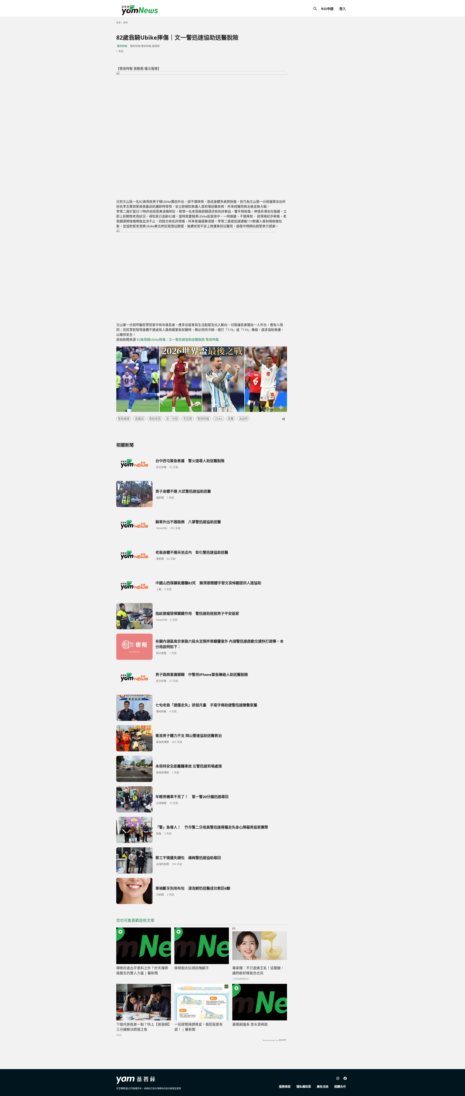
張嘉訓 (139, 419)
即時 (125, 22)
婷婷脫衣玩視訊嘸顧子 (191, 968)
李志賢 (187, 419)
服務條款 (285, 1087)
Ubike (218, 419)
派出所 (243, 419)
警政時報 (122, 46)
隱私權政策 (303, 1087)
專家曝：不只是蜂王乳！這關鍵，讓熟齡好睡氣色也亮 (258, 971)
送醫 (231, 419)
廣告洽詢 (322, 1087)
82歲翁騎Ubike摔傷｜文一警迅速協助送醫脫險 (171, 339)
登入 (342, 9)
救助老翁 (155, 419)
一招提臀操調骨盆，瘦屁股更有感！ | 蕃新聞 (198, 1027)
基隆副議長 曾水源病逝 (250, 1024)
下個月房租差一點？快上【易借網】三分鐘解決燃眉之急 (143, 1027)
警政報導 (124, 419)
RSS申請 (327, 9)
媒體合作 (340, 1087)
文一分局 (172, 419)
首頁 (118, 22)
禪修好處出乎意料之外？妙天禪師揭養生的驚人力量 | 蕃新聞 (142, 971)
